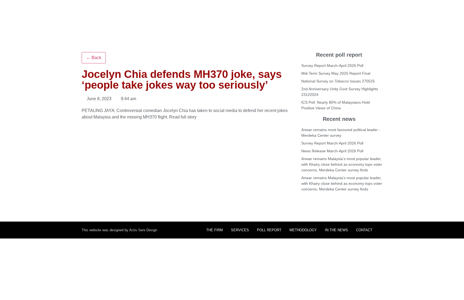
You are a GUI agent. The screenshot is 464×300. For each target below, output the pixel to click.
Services (240, 230)
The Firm (214, 230)
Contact (364, 230)
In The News (336, 230)
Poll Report (269, 230)
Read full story (183, 117)
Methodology (303, 230)
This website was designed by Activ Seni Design (119, 230)
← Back (93, 57)
